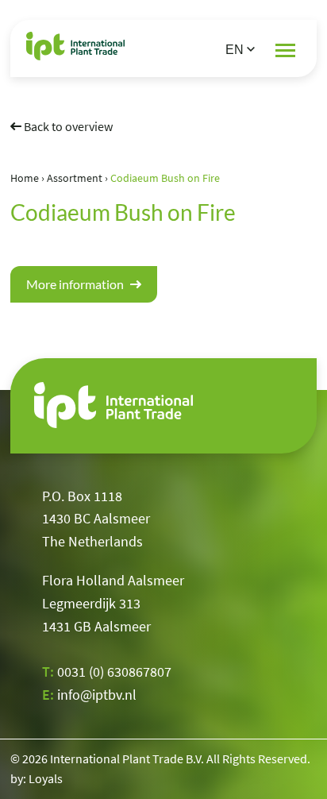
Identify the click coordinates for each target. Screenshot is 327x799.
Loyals (46, 778)
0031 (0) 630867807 (114, 671)
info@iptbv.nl (97, 694)
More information (76, 283)
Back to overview (67, 126)
